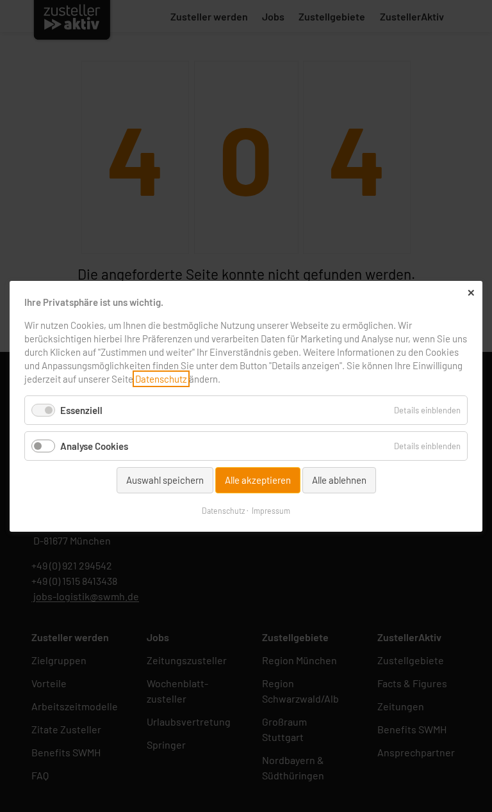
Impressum (271, 510)
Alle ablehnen (339, 480)
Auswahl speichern (165, 480)
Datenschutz (161, 379)
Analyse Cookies (94, 446)
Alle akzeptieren (258, 480)
